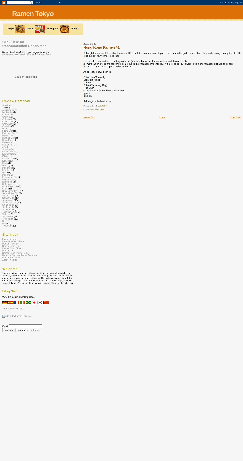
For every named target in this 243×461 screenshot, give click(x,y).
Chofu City (7, 124)
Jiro (4, 147)
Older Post (235, 117)
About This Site (9, 260)
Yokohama (7, 226)
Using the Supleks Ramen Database (20, 255)
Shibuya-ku (7, 200)
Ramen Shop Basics (12, 246)
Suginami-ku (8, 207)
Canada (6, 114)
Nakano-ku (7, 179)
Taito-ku (6, 214)
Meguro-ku (7, 168)
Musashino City (9, 177)
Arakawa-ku (8, 110)
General (6, 135)
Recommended (9, 191)
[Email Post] (107, 106)
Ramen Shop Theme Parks (15, 253)
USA (4, 223)
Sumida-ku (7, 209)
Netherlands (8, 184)
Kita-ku (5, 156)
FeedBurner (34, 330)
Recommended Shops (13, 241)
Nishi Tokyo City (10, 186)
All (3, 107)
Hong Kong (94, 110)
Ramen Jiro (8, 250)
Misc (102, 110)
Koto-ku (6, 161)
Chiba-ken (7, 119)
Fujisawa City (8, 133)
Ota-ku (5, 188)
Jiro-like (6, 149)
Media (5, 165)
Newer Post (89, 117)
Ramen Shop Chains (12, 248)
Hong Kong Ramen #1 (101, 47)
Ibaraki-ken (7, 142)
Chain (5, 117)
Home (162, 117)
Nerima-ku (7, 182)
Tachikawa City (9, 212)
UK (3, 221)
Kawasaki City (9, 154)
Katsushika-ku (9, 151)
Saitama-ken (8, 195)
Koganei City (8, 158)
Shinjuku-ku (8, 205)
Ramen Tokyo (33, 13)
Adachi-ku (7, 105)
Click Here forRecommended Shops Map (24, 44)
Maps (5, 163)
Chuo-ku (6, 126)
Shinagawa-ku (9, 202)
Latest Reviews (9, 239)
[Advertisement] (128, 29)
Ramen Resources (11, 257)
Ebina (5, 128)
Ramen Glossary (10, 244)
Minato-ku (7, 170)
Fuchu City (7, 131)
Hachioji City (8, 138)
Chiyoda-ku (8, 121)
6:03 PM (103, 106)
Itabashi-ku (7, 145)
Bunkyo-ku (7, 112)
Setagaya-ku (8, 198)
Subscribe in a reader (13, 308)
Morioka (6, 175)
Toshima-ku (8, 219)
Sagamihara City (10, 193)
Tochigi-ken (8, 216)
